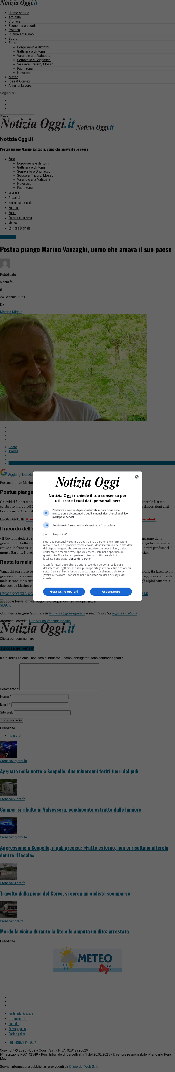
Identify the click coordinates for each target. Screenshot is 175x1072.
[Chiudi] (137, 476)
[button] (87, 534)
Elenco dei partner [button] (80, 559)
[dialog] (87, 536)
